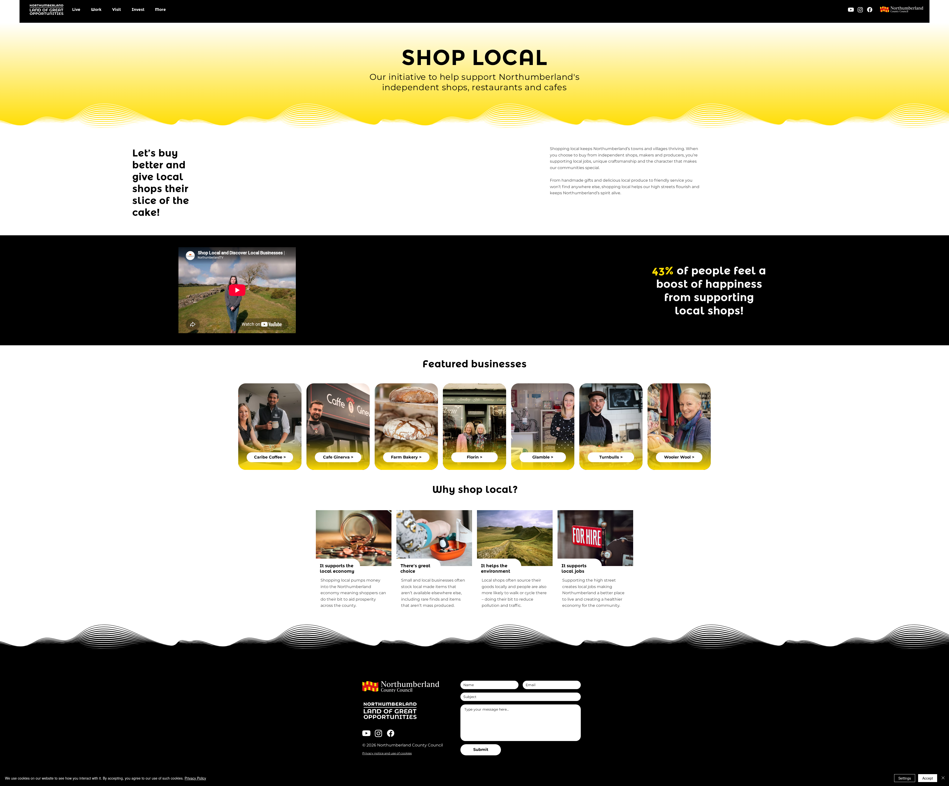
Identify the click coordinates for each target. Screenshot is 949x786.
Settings (904, 778)
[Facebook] (869, 9)
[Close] (943, 778)
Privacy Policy (195, 778)
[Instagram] (860, 9)
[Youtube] (850, 9)
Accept (927, 778)
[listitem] (270, 426)
